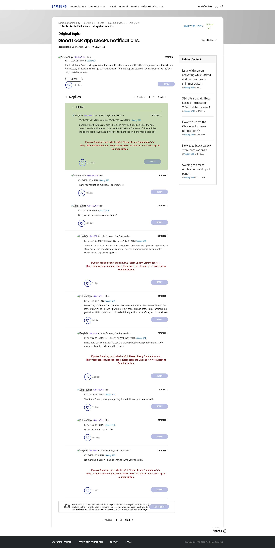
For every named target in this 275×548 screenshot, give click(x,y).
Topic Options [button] (208, 40)
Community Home (78, 6)
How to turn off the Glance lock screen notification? (194, 126)
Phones (100, 23)
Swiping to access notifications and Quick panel (196, 169)
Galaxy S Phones (116, 23)
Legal (129, 542)
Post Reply (159, 507)
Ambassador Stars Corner (152, 6)
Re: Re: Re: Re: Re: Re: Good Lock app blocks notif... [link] (88, 26)
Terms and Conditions (91, 542)
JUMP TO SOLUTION (193, 26)
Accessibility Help (61, 542)
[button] (170, 57)
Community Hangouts (129, 6)
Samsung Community (69, 23)
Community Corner (97, 6)
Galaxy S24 (133, 23)
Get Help (112, 6)
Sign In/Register (205, 6)
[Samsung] (59, 6)
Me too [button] (73, 79)
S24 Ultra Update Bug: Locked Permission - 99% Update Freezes (196, 103)
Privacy (114, 542)
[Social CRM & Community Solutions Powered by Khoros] (219, 530)
